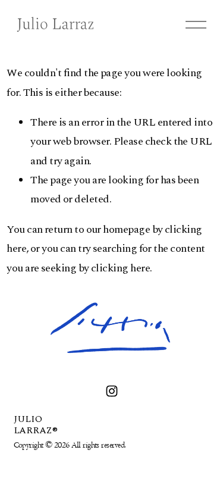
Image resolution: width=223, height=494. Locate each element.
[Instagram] (112, 391)
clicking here (120, 268)
